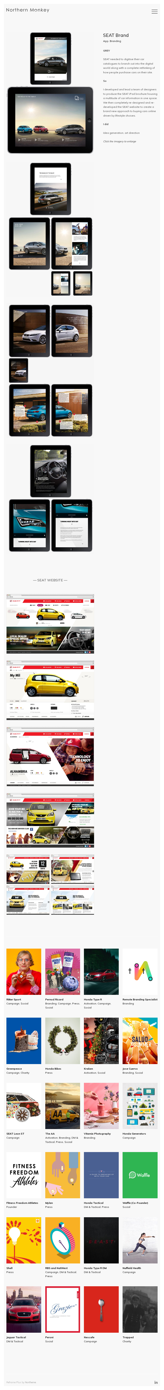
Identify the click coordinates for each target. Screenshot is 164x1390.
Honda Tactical (93, 1202)
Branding (115, 41)
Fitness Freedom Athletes (22, 1202)
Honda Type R (93, 999)
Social (24, 1003)
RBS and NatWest (56, 1268)
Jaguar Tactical (16, 1337)
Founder (11, 1207)
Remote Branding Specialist (140, 999)
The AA (50, 1133)
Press (75, 1003)
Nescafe (89, 1337)
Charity (25, 1072)
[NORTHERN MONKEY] (27, 10)
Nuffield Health (132, 1268)
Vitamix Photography (97, 1133)
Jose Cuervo (130, 1068)
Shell (9, 1268)
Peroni (49, 1337)
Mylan (49, 1202)
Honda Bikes (53, 1068)
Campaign (12, 1003)
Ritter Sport (13, 999)
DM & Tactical (92, 1207)
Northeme (30, 1382)
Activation (90, 1003)
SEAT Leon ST (15, 1133)
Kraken (88, 1068)
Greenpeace (14, 1068)
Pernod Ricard (54, 999)
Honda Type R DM (95, 1268)
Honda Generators (134, 1133)
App (105, 41)
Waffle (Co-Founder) (135, 1202)
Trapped (128, 1337)
